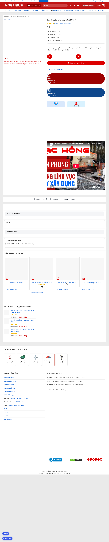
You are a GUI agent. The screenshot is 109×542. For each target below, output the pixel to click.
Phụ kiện (102, 10)
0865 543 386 (14, 398)
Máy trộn (28, 10)
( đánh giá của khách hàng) (62, 23)
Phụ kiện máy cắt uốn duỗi (22, 16)
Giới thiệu (6, 409)
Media (6, 533)
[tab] (48, 390)
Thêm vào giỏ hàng (76, 63)
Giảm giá (19, 10)
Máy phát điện (69, 10)
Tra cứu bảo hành (9, 384)
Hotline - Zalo (8, 538)
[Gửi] (66, 5)
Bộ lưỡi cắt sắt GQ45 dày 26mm (67, 282)
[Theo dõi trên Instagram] (91, 459)
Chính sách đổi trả (9, 377)
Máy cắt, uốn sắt (57, 10)
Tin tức (6, 416)
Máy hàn (91, 10)
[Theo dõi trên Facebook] (70, 5)
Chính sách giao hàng (10, 391)
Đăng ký (102, 1)
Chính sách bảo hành (10, 381)
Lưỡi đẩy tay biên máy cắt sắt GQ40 (42, 282)
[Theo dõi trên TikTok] (74, 5)
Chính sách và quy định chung (12, 395)
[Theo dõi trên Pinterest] (98, 459)
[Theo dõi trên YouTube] (78, 5)
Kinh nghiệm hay (8, 419)
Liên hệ (6, 412)
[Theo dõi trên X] (96, 459)
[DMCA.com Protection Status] (76, 459)
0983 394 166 (19, 402)
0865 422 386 (23, 398)
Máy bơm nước (81, 10)
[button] (34, 5)
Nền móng (45, 10)
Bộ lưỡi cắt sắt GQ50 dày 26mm (92, 282)
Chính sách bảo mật (9, 388)
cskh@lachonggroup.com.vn (16, 405)
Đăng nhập (96, 1)
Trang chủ (10, 10)
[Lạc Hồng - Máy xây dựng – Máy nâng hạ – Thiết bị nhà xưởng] (14, 5)
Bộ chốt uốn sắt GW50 (16, 282)
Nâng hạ (37, 10)
